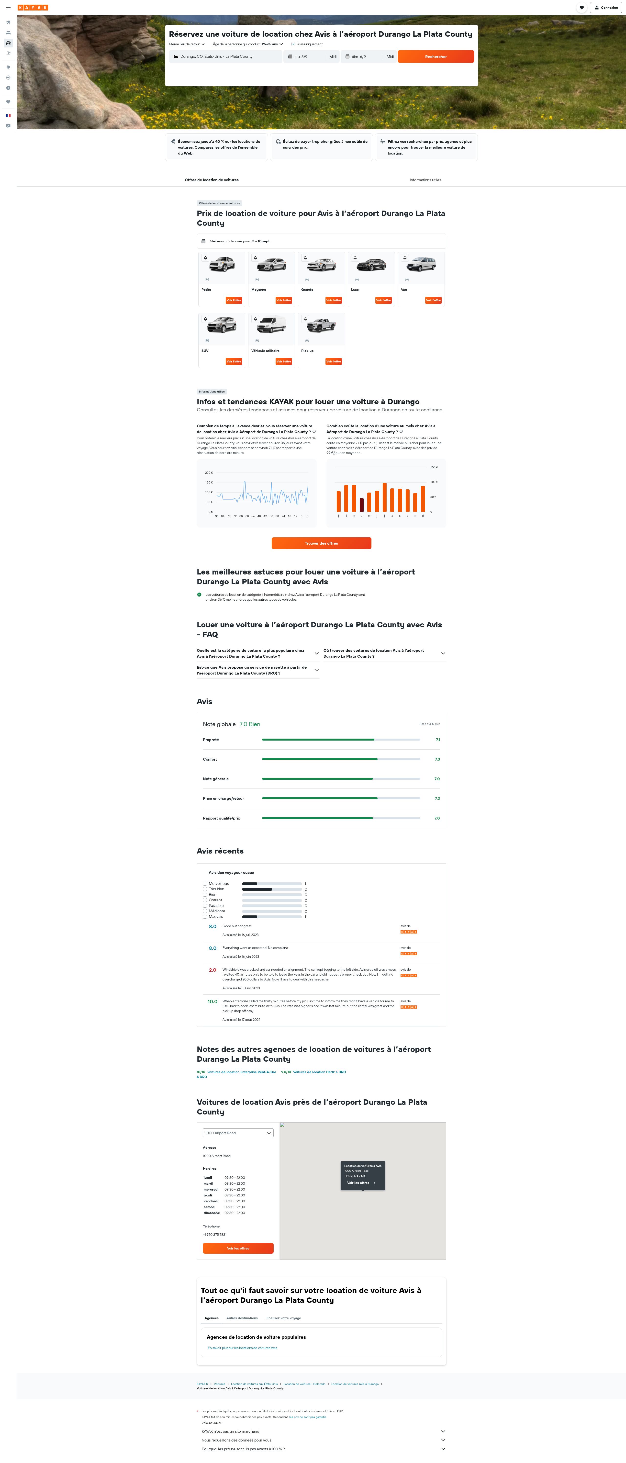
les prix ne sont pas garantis (307, 1417)
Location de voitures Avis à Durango (355, 1384)
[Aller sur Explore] (8, 67)
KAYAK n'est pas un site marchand (230, 1431)
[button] (8, 7)
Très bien (216, 889)
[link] (321, 543)
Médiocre (217, 911)
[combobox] (187, 44)
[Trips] (8, 102)
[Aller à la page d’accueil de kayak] (33, 8)
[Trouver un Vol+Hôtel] (8, 53)
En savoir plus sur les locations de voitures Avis (242, 1348)
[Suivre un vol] (8, 77)
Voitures (219, 1384)
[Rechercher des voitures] (8, 43)
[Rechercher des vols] (8, 22)
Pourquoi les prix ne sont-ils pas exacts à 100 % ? (243, 1448)
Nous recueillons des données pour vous (236, 1440)
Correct (215, 900)
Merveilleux (219, 883)
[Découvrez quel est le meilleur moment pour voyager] (8, 88)
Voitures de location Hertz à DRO (313, 1072)
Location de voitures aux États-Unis (254, 1384)
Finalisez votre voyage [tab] (283, 1318)
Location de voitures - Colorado (304, 1384)
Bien (212, 894)
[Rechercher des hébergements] (8, 33)
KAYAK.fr (202, 1384)
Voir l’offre (234, 300)
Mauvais (216, 916)
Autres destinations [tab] (242, 1318)
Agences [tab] (212, 1318)
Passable (216, 905)
